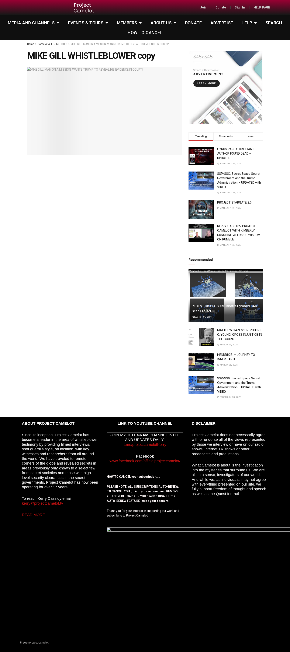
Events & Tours (86, 22)
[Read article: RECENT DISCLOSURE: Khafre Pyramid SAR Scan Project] (226, 295)
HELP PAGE (262, 7)
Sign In (240, 7)
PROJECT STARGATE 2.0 (234, 202)
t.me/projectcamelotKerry (145, 445)
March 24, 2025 (228, 344)
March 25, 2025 (203, 317)
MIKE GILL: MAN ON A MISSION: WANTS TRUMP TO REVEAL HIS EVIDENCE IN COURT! (120, 44)
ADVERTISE (221, 22)
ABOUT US (161, 22)
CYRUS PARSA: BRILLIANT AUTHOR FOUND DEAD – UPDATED (235, 153)
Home (30, 44)
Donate (220, 7)
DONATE (193, 22)
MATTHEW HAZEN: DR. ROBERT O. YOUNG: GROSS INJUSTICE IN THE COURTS (239, 334)
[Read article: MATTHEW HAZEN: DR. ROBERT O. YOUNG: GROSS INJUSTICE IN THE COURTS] (201, 337)
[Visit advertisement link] (226, 87)
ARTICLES (61, 44)
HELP (247, 22)
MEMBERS (127, 22)
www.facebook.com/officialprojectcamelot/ (145, 461)
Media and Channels (31, 22)
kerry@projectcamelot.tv (42, 503)
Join (203, 7)
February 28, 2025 (230, 397)
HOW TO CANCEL (145, 32)
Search (274, 22)
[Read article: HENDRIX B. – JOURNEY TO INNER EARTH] (201, 362)
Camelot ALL (45, 44)
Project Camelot (83, 8)
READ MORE (33, 515)
